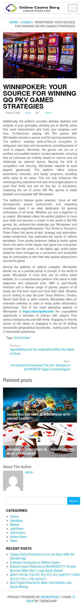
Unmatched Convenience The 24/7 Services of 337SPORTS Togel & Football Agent (40, 365)
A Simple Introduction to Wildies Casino (35, 562)
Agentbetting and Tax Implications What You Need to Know (42, 349)
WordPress (50, 597)
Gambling (16, 520)
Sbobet (14, 524)
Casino (48, 112)
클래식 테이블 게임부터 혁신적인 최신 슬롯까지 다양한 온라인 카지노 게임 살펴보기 (45, 576)
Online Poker (22, 338)
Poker (14, 541)
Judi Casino (17, 533)
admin (28, 112)
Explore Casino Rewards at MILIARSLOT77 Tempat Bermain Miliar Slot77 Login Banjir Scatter (43, 568)
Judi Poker (17, 528)
